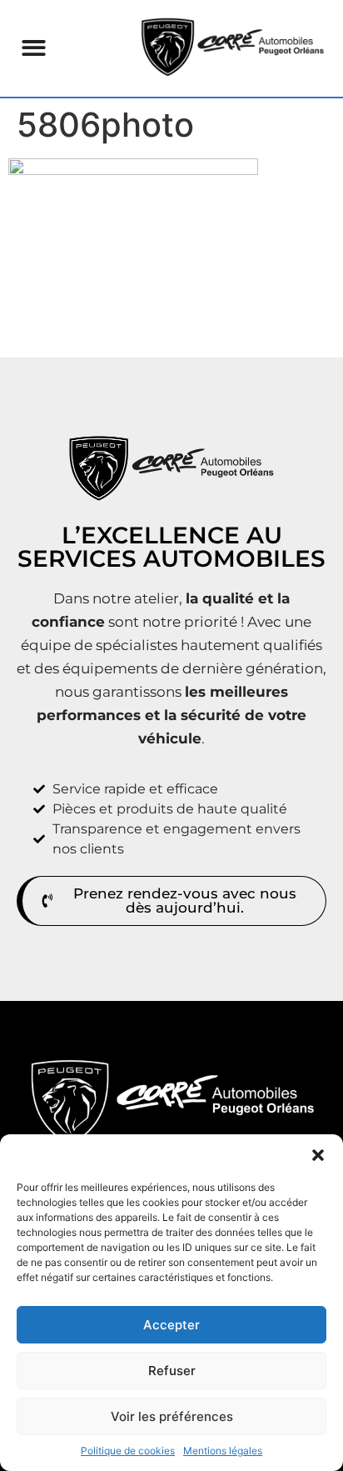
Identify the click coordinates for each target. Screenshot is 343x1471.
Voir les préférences (172, 1416)
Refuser (172, 1370)
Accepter (171, 1325)
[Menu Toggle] (34, 48)
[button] (318, 1155)
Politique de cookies (128, 1450)
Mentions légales (222, 1450)
